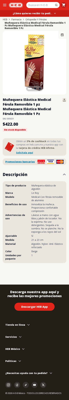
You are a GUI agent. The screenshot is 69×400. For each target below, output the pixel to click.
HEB (5, 19)
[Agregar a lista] (62, 35)
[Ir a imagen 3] (40, 88)
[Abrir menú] (5, 5)
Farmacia (16, 19)
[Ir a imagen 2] (35, 88)
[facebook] (17, 385)
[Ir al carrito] (63, 5)
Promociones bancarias (20, 161)
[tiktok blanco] (26, 385)
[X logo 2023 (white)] (43, 385)
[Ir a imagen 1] (29, 88)
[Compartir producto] (64, 100)
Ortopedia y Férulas (36, 19)
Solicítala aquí (24, 152)
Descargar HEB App (34, 307)
